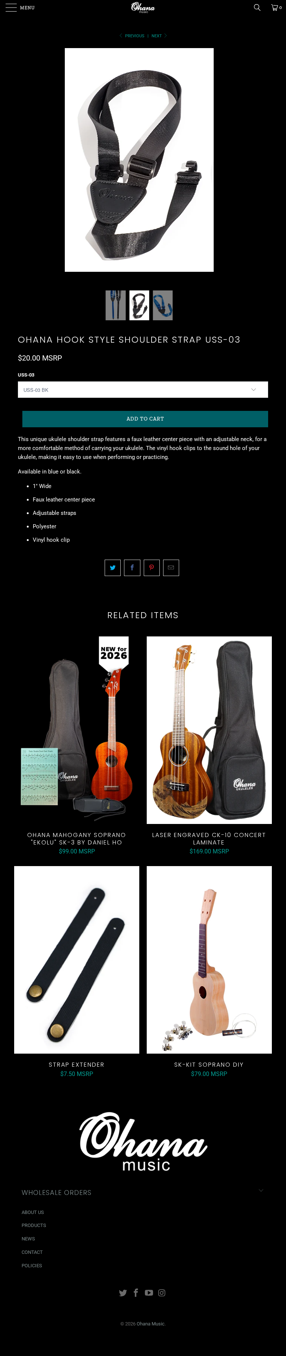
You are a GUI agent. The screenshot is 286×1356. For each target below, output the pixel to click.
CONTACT (32, 1252)
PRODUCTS (34, 1225)
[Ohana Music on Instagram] (162, 1293)
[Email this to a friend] (171, 568)
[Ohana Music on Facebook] (136, 1293)
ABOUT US (33, 1212)
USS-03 (26, 375)
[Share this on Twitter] (113, 568)
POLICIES (32, 1265)
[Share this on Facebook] (132, 568)
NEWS (28, 1239)
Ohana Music (151, 1324)
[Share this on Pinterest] (152, 568)
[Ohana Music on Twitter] (123, 1293)
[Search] (260, 7)
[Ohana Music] (143, 7)
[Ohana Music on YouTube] (149, 1293)
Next (157, 36)
